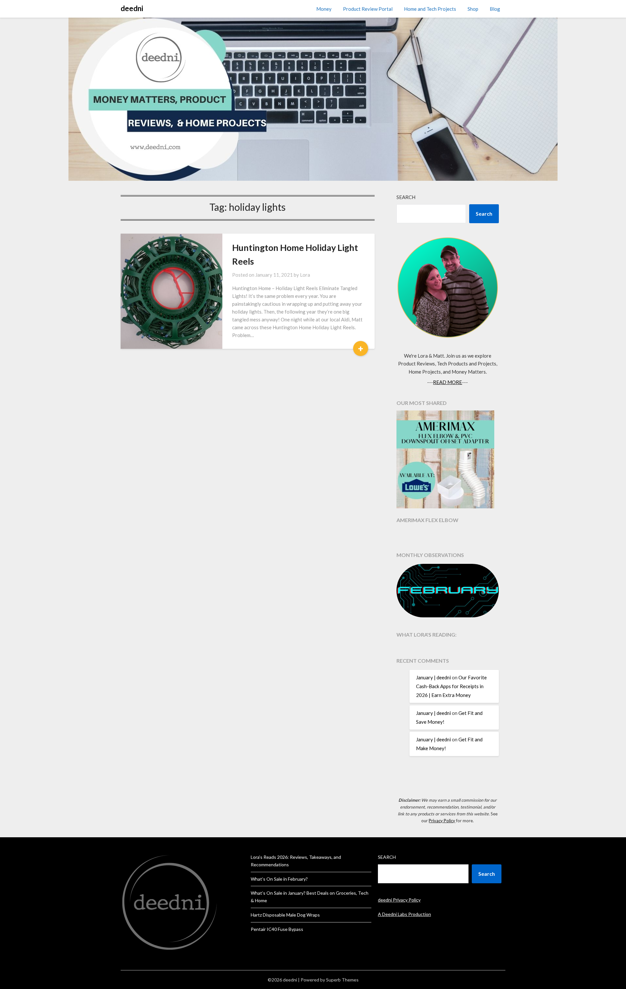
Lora (305, 275)
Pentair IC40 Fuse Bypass (277, 929)
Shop (473, 9)
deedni (132, 8)
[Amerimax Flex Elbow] (447, 460)
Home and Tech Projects (430, 9)
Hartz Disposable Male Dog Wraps (285, 915)
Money (324, 9)
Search (405, 197)
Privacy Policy (442, 820)
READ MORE (447, 382)
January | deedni (433, 677)
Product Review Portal (368, 9)
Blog (495, 9)
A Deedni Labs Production (404, 914)
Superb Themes (342, 979)
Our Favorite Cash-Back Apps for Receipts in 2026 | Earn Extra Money (451, 686)
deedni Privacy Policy (399, 900)
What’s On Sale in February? (279, 879)
